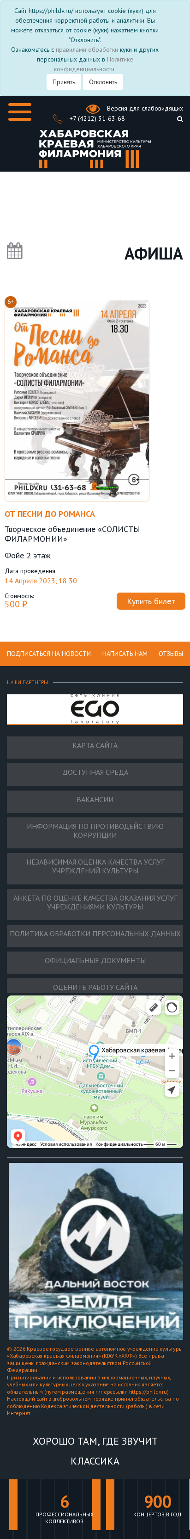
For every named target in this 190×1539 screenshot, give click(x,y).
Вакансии (95, 799)
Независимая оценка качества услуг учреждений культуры (95, 866)
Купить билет (151, 601)
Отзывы (171, 653)
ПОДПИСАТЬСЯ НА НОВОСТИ (49, 653)
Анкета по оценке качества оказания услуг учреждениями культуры (95, 902)
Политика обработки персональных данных (95, 933)
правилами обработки (87, 49)
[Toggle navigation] (20, 112)
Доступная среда (95, 772)
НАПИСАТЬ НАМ (125, 653)
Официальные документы (95, 960)
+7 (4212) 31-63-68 (96, 118)
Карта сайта (95, 745)
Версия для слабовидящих (144, 108)
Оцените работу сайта (95, 987)
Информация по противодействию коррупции (95, 831)
